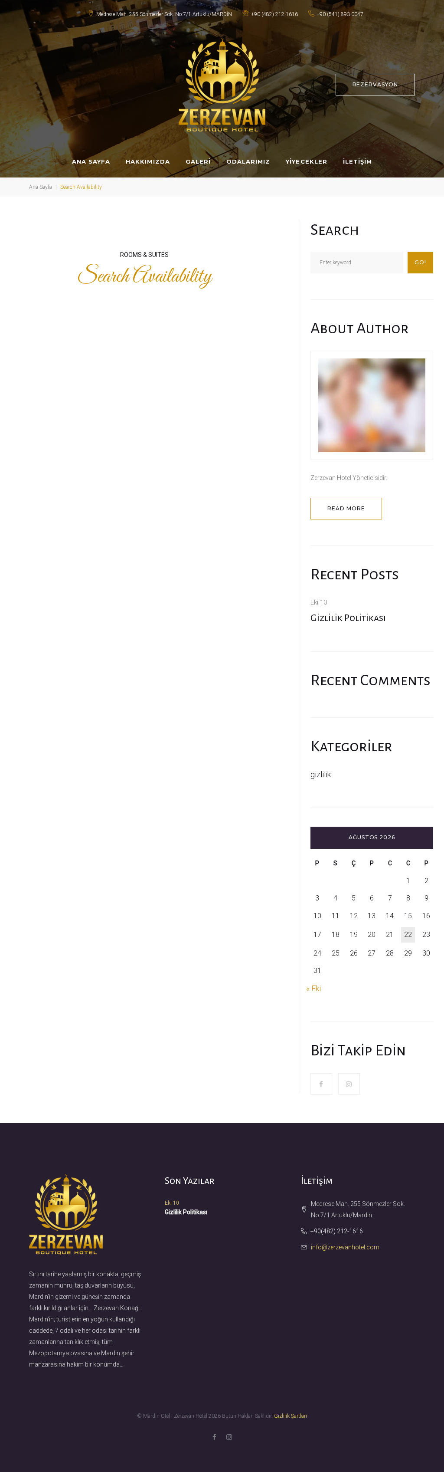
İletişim (357, 161)
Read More (346, 508)
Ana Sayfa (91, 161)
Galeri (198, 161)
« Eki (313, 988)
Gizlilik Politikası (348, 618)
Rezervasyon (375, 84)
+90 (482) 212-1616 (274, 14)
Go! (420, 262)
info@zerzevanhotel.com (345, 1247)
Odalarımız (248, 161)
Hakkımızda (148, 161)
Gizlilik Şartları (290, 1416)
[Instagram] (349, 1084)
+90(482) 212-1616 (336, 1231)
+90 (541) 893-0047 (340, 14)
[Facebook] (321, 1084)
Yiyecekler (306, 161)
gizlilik (320, 774)
